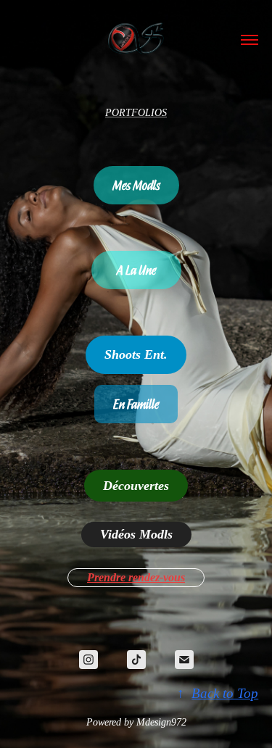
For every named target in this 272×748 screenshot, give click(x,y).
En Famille (136, 403)
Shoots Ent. (136, 354)
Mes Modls (136, 185)
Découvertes (136, 485)
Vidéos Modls (136, 534)
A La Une (136, 269)
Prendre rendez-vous (136, 577)
